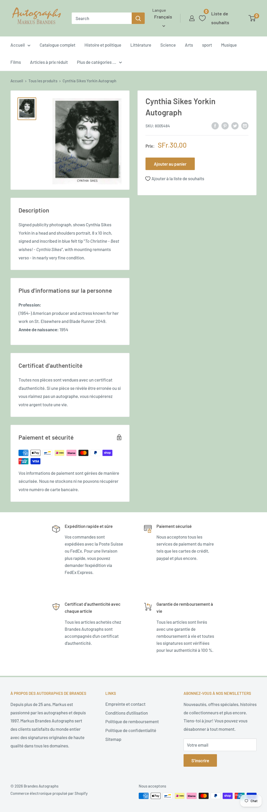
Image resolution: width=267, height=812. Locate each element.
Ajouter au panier (170, 163)
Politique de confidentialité (130, 730)
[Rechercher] (138, 18)
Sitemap (113, 739)
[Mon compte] (192, 18)
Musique (229, 44)
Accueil (17, 44)
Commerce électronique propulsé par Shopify (49, 793)
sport (207, 44)
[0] (252, 18)
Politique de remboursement (132, 721)
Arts (189, 44)
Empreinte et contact (125, 704)
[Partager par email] (244, 125)
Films (15, 62)
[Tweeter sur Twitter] (235, 125)
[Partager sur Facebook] (215, 125)
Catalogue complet (57, 44)
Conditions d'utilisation (126, 712)
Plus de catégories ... (96, 62)
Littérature (140, 44)
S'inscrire (200, 760)
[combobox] (102, 18)
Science (168, 44)
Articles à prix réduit (49, 62)
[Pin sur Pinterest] (225, 125)
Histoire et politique (102, 44)
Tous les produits (42, 80)
